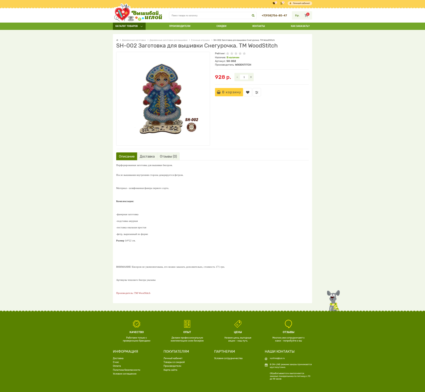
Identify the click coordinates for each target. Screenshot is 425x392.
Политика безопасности (126, 370)
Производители (179, 26)
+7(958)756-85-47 (274, 15)
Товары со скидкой (174, 362)
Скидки (221, 26)
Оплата (117, 366)
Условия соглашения (124, 373)
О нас (116, 362)
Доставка (118, 358)
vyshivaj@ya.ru (277, 358)
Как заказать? (300, 26)
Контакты (258, 26)
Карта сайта (170, 370)
